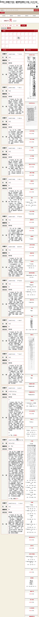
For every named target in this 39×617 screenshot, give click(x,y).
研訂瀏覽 (23, 25)
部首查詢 (3, 15)
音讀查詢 (26, 15)
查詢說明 (2, 12)
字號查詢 (34, 15)
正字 (16, 498)
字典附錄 (17, 3)
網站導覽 (29, 3)
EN (36, 6)
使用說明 (21, 3)
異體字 (11, 25)
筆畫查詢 (11, 15)
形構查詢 (19, 15)
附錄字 (17, 25)
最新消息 (5, 3)
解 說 (4, 25)
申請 (33, 133)
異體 (15, 435)
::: (2, 3)
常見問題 (9, 3)
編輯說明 (13, 3)
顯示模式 (25, 3)
